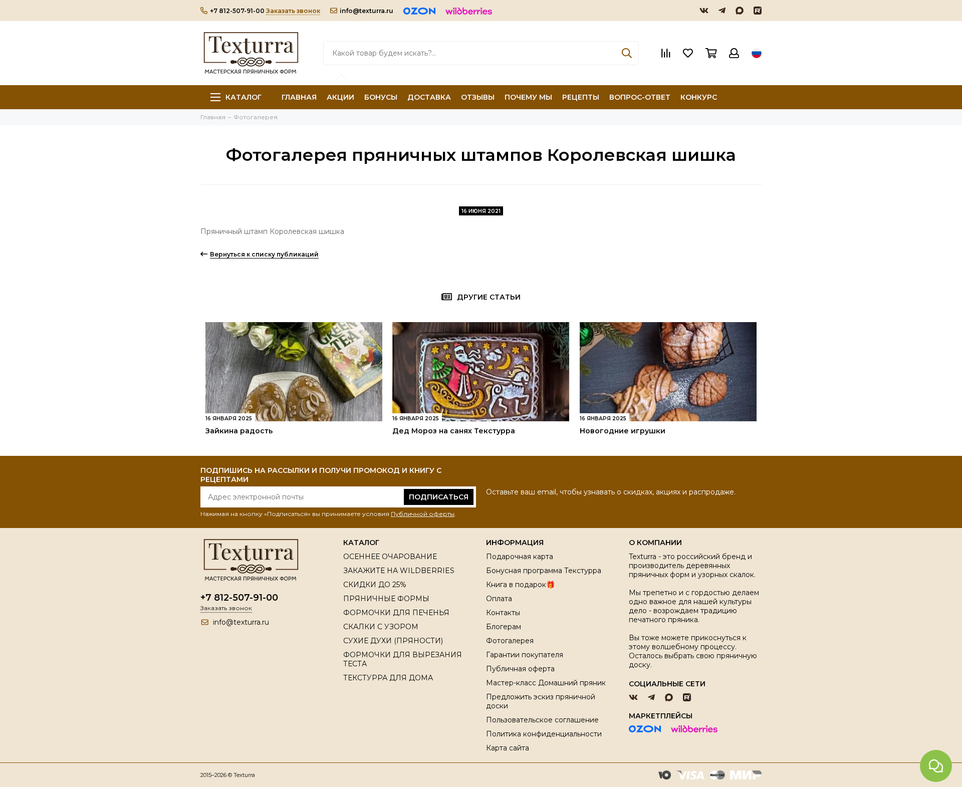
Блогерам (503, 626)
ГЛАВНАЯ (299, 97)
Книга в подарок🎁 (520, 584)
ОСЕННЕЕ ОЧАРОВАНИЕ (390, 556)
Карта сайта (507, 747)
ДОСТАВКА (429, 97)
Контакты (503, 612)
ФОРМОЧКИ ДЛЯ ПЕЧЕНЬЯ (396, 612)
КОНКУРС (698, 97)
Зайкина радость (239, 430)
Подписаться (438, 496)
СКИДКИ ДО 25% (374, 584)
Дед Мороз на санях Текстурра (453, 430)
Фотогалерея (510, 640)
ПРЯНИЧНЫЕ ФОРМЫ (386, 598)
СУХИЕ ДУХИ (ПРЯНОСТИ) (393, 640)
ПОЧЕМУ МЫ (528, 97)
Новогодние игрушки (622, 430)
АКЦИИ (340, 97)
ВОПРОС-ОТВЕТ (639, 97)
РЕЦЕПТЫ (580, 97)
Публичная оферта (520, 668)
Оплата (499, 598)
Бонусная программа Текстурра (543, 570)
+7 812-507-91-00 (237, 11)
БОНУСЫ (380, 97)
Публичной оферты (422, 513)
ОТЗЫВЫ (478, 97)
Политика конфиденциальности (544, 733)
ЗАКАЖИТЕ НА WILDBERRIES (398, 570)
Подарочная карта (519, 556)
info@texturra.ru (366, 11)
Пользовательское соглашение (542, 719)
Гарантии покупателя (524, 654)
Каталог (243, 97)
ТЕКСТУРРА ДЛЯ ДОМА (388, 677)
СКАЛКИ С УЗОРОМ (380, 626)
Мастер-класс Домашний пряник (546, 682)
